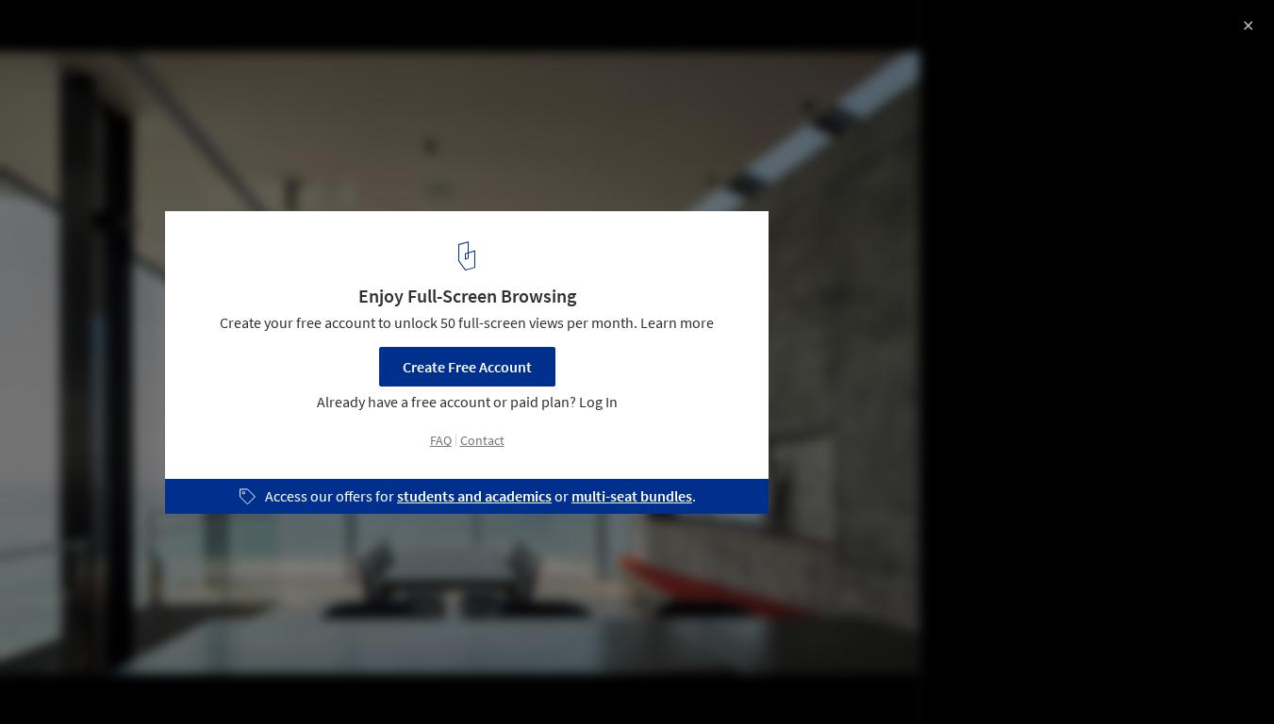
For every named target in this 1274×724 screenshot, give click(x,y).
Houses (213, 675)
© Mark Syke (56, 66)
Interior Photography (93, 675)
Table (368, 675)
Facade (293, 675)
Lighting (446, 675)
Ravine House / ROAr (115, 34)
